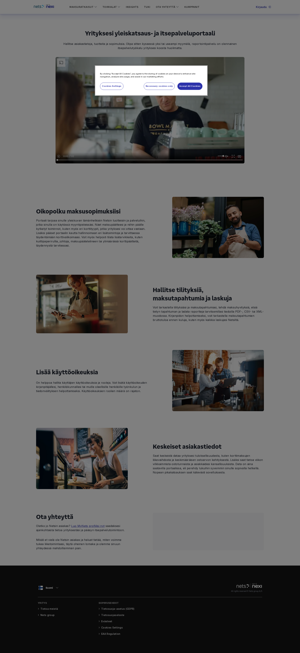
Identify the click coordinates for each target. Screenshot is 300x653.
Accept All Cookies (190, 86)
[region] (151, 80)
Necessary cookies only (159, 86)
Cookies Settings (111, 86)
